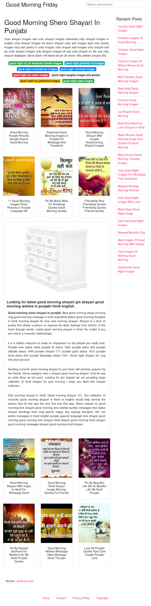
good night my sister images (30, 75)
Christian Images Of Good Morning (130, 40)
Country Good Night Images (130, 28)
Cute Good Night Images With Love (129, 200)
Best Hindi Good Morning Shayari (128, 90)
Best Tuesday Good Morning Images (130, 79)
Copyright (103, 598)
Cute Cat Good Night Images (131, 223)
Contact (61, 598)
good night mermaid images (78, 69)
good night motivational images (37, 69)
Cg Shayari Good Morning (128, 114)
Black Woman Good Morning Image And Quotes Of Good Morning (130, 141)
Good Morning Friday (32, 4)
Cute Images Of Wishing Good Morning (128, 255)
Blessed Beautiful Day (131, 232)
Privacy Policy (81, 598)
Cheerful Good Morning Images (128, 102)
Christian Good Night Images (131, 52)
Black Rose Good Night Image (129, 211)
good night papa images (78, 81)
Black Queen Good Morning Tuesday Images (130, 159)
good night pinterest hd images (84, 63)
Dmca (46, 598)
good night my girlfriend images (40, 81)
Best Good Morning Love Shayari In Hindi (131, 125)
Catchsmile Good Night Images (128, 269)
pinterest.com (25, 581)
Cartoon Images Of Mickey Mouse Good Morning (131, 65)
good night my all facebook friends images (35, 63)
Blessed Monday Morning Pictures (128, 188)
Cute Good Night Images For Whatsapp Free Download (132, 174)
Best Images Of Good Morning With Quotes (131, 242)
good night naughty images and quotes (76, 75)
